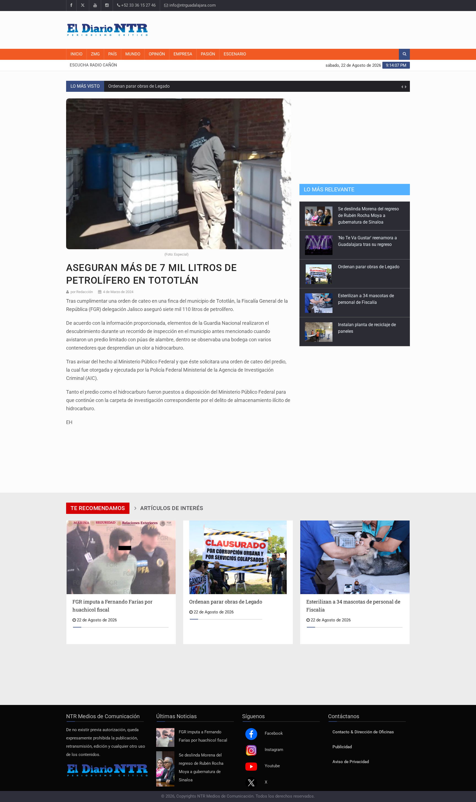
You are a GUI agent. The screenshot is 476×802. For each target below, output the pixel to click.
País (112, 54)
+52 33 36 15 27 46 (138, 5)
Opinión (157, 54)
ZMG (95, 54)
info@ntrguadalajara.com (192, 5)
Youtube (272, 766)
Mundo (132, 54)
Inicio (76, 54)
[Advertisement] (309, 29)
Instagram (274, 749)
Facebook (274, 733)
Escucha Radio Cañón (93, 65)
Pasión (208, 54)
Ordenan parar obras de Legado (139, 86)
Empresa (183, 54)
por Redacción (82, 292)
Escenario (235, 54)
